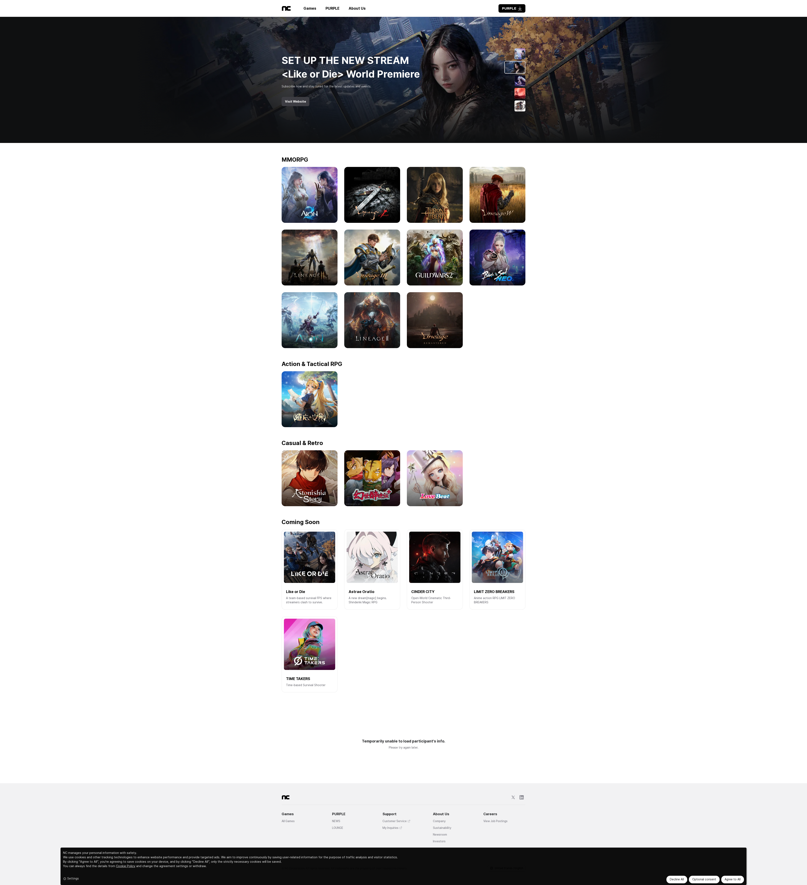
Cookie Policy (125, 866)
